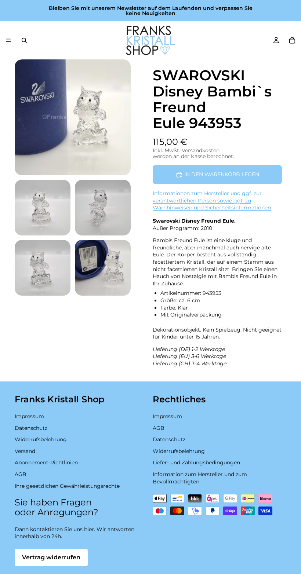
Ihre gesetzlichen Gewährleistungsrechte (67, 486)
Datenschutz (31, 428)
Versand (25, 451)
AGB (20, 474)
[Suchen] (24, 40)
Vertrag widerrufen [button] (51, 557)
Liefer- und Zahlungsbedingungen (196, 463)
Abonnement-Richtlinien (46, 463)
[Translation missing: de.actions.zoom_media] (73, 117)
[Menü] (8, 40)
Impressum (29, 416)
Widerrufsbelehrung (41, 439)
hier (89, 529)
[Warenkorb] (292, 40)
